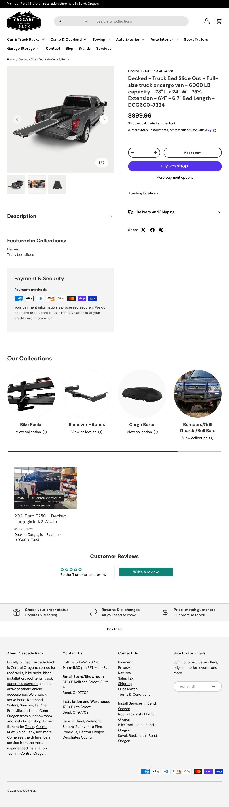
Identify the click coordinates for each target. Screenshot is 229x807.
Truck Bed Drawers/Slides (34, 505)
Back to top (114, 629)
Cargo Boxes (142, 424)
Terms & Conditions (134, 694)
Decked (133, 71)
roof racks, (15, 673)
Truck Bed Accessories (46, 498)
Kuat (11, 732)
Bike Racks (31, 424)
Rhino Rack (25, 732)
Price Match (128, 689)
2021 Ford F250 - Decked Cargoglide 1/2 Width (40, 518)
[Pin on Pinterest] (161, 229)
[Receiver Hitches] (87, 394)
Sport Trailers (196, 39)
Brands (84, 48)
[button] (219, 21)
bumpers (31, 683)
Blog (69, 48)
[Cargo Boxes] (142, 394)
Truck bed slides (20, 254)
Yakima (41, 726)
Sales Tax (125, 678)
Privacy (124, 667)
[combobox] (121, 21)
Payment (125, 662)
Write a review (146, 572)
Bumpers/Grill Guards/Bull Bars (197, 427)
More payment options (174, 177)
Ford (20, 498)
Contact (53, 48)
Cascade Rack (26, 790)
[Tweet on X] (143, 229)
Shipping (134, 123)
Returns (124, 673)
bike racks (33, 673)
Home (11, 59)
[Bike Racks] (31, 394)
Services (104, 48)
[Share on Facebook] (152, 229)
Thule (29, 726)
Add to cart (192, 152)
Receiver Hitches (87, 424)
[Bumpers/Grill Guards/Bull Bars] (198, 394)
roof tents (35, 678)
